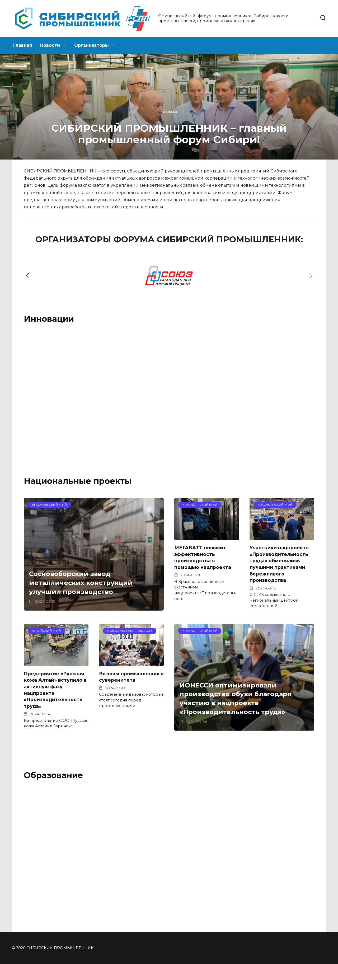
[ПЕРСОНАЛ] (206, 833)
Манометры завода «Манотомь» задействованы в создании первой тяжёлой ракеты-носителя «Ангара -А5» (53, 401)
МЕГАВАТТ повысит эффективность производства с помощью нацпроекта (202, 557)
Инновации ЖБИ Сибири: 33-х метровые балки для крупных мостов (131, 392)
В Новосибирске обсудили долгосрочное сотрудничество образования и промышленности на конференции (205, 858)
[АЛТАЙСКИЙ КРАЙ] (131, 377)
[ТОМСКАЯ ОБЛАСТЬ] (56, 377)
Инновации (49, 319)
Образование (53, 775)
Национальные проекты (78, 481)
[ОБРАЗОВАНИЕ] (131, 833)
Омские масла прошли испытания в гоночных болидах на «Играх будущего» (203, 395)
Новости (50, 45)
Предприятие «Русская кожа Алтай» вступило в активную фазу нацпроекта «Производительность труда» (55, 690)
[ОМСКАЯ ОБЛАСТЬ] (206, 377)
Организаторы (91, 45)
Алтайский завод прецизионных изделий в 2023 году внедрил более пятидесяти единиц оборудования (280, 398)
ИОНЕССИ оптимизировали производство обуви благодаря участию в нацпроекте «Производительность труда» (236, 698)
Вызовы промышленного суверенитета (131, 677)
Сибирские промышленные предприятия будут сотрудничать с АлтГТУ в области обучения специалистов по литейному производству (280, 864)
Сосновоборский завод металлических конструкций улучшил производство (81, 583)
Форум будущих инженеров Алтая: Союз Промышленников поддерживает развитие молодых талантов (131, 855)
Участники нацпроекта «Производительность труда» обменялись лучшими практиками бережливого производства (279, 564)
